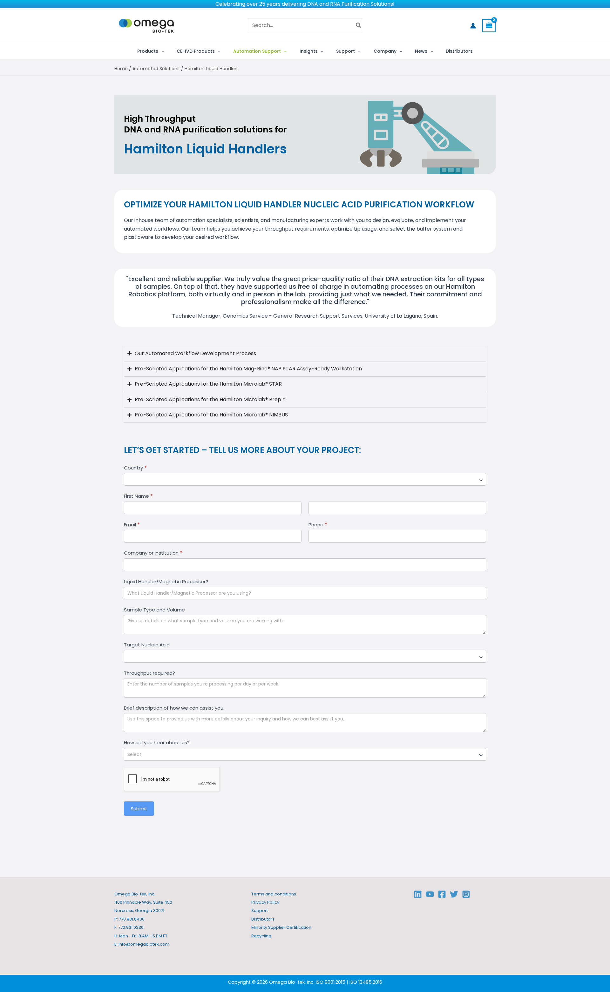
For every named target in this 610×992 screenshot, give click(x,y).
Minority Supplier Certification (281, 927)
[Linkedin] (418, 894)
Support (259, 911)
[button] (161, 51)
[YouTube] (430, 894)
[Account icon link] (473, 26)
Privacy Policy (265, 902)
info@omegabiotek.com (144, 944)
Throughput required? (149, 673)
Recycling (261, 936)
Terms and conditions (273, 894)
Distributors (262, 919)
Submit (139, 808)
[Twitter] (454, 894)
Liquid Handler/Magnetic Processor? (166, 581)
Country (135, 467)
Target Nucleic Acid (147, 644)
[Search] (359, 25)
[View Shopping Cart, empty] (489, 25)
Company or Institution (153, 553)
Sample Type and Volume (154, 609)
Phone (317, 524)
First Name (138, 496)
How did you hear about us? (157, 742)
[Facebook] (442, 894)
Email (132, 524)
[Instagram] (466, 894)
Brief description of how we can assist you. (174, 708)
